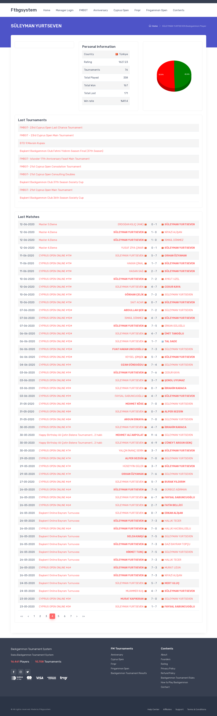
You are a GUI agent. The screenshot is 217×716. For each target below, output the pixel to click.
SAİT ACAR (136, 302)
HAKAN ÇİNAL (135, 263)
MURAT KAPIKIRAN (132, 598)
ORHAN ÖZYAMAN (176, 255)
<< (21, 616)
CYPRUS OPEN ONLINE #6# (55, 481)
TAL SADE (171, 341)
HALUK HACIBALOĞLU (178, 528)
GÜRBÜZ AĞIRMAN (176, 489)
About (164, 654)
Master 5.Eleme (48, 224)
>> (83, 616)
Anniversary (100, 10)
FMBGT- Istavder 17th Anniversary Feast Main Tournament (55, 158)
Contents (178, 10)
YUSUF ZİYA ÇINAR (132, 247)
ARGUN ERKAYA (134, 419)
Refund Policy (168, 673)
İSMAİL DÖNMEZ (174, 239)
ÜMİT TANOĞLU (174, 333)
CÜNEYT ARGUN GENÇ (178, 442)
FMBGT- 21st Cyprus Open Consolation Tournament (50, 166)
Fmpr (138, 10)
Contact (165, 687)
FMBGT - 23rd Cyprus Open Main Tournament (47, 135)
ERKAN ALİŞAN (174, 512)
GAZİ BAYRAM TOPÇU (177, 544)
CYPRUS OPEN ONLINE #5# (55, 598)
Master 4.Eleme (48, 232)
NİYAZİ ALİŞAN (173, 232)
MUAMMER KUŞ (134, 590)
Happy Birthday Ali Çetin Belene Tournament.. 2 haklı (70, 434)
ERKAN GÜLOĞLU (175, 325)
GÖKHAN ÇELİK (134, 294)
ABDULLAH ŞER (134, 310)
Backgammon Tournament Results (129, 673)
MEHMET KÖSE (134, 403)
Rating (164, 664)
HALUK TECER (173, 520)
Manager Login (65, 10)
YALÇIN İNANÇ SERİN (131, 450)
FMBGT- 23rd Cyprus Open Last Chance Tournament (51, 127)
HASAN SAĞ (136, 271)
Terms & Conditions (196, 709)
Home (46, 10)
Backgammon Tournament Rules (178, 678)
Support (179, 709)
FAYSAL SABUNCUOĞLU (129, 395)
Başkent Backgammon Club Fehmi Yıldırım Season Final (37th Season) (61, 150)
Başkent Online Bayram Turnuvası (59, 512)
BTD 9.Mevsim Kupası (32, 143)
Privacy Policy (168, 668)
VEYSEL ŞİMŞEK (134, 356)
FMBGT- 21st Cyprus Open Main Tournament (46, 189)
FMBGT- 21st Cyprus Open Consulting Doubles (47, 174)
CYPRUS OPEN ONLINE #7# (55, 427)
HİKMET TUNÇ (135, 551)
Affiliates (167, 709)
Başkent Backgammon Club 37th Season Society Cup (51, 182)
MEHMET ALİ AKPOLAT (130, 434)
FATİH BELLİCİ (174, 505)
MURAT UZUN (173, 567)
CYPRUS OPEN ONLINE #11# (55, 255)
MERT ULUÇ (172, 583)
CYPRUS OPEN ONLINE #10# (55, 310)
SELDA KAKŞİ (135, 536)
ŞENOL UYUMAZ (175, 380)
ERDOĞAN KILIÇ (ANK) (130, 224)
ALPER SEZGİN (174, 411)
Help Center (153, 709)
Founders (165, 659)
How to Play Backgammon (174, 682)
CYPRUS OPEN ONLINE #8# (55, 403)
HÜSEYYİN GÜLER (133, 466)
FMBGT (83, 10)
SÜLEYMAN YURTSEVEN (180, 224)
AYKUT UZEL (172, 278)
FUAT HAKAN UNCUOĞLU (128, 349)
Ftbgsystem (24, 10)
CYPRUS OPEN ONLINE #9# (55, 364)
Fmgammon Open (156, 10)
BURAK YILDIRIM (175, 481)
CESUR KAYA (172, 286)
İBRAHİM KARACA (175, 388)
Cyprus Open (121, 10)
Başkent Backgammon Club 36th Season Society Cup (52, 197)
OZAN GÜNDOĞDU (132, 364)
